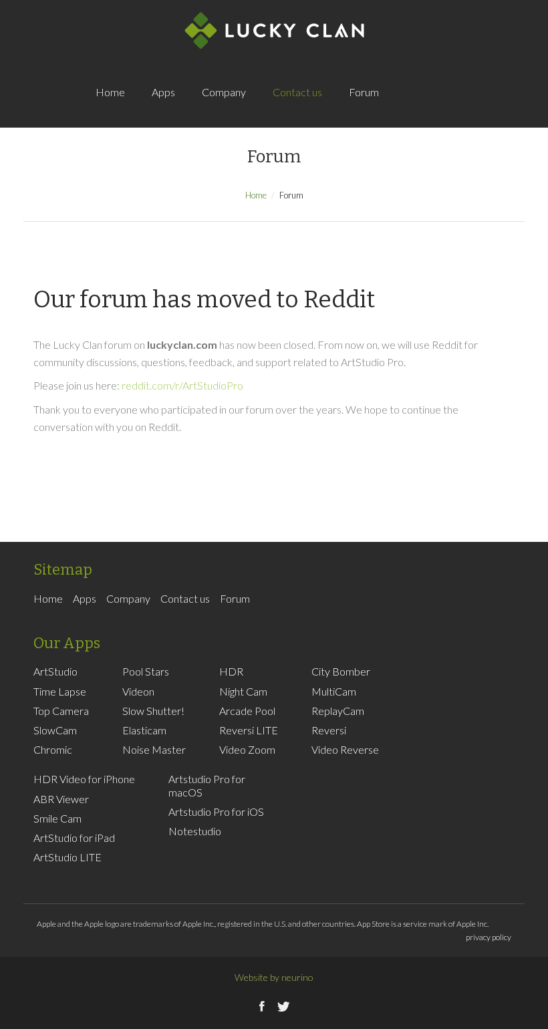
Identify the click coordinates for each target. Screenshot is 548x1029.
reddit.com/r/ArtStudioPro (182, 385)
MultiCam (333, 691)
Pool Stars (145, 671)
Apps (163, 92)
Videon (138, 691)
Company (224, 92)
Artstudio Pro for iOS (216, 811)
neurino (297, 977)
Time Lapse (59, 691)
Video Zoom (247, 749)
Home (110, 92)
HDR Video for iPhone (84, 778)
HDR (231, 671)
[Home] (274, 30)
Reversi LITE (248, 730)
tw (452, 107)
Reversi (328, 730)
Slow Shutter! (153, 710)
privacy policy (488, 937)
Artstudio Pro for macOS (206, 785)
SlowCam (55, 730)
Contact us (297, 92)
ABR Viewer (61, 798)
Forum (364, 92)
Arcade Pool (247, 710)
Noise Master (154, 749)
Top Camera (61, 710)
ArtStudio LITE (67, 857)
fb (425, 107)
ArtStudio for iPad (74, 837)
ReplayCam (337, 710)
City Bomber (340, 671)
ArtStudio (55, 671)
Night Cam (243, 691)
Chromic (52, 749)
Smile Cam (57, 818)
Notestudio (194, 831)
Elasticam (144, 730)
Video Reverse (345, 749)
